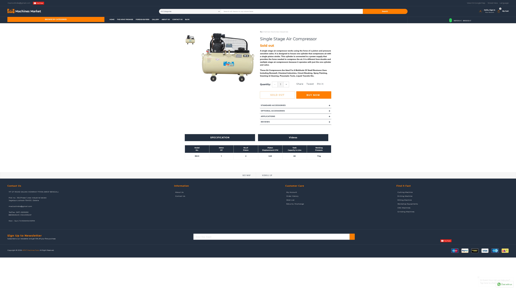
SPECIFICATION (220, 137)
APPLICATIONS (295, 116)
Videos (293, 137)
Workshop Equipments (407, 204)
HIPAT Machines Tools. (30, 250)
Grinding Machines (405, 212)
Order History (292, 196)
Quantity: (265, 84)
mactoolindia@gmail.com (20, 206)
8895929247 (467, 21)
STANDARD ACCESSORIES (295, 105)
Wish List (290, 200)
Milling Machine (404, 200)
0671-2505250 (22, 212)
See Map (246, 175)
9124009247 (26, 215)
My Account (291, 192)
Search (385, 11)
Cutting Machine (404, 192)
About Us (179, 192)
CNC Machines (403, 208)
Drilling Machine (404, 196)
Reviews (295, 122)
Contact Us (179, 196)
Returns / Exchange (294, 204)
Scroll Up (267, 175)
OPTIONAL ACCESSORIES (295, 111)
